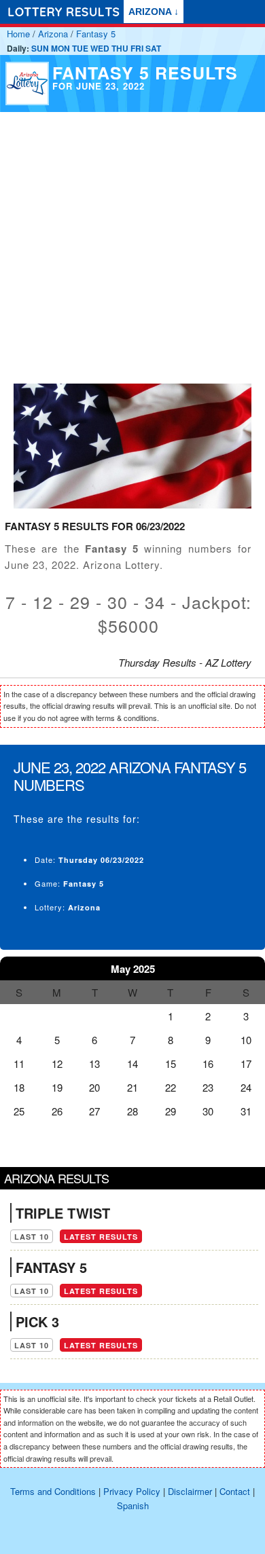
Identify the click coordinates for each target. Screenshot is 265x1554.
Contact (234, 1491)
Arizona (53, 33)
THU (119, 48)
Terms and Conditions (53, 1491)
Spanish (133, 1505)
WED (99, 48)
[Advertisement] (132, 244)
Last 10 (31, 1237)
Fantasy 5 (96, 33)
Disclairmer (190, 1491)
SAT (153, 48)
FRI (136, 48)
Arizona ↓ (153, 11)
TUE (80, 48)
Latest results (101, 1237)
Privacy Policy (131, 1491)
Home (18, 33)
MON (60, 48)
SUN (40, 48)
